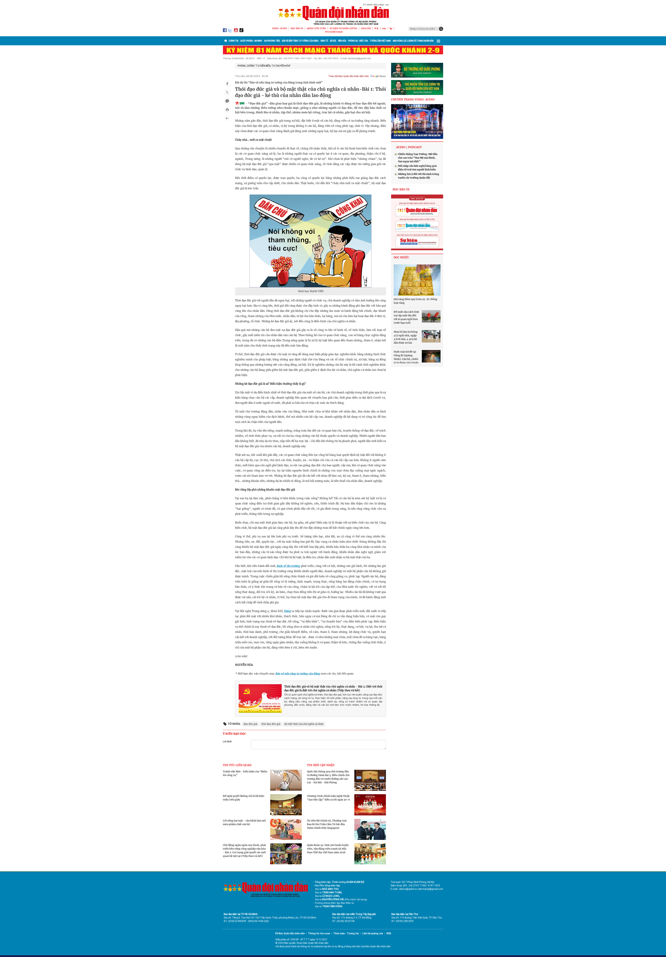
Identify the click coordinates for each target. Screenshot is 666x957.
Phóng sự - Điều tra (358, 40)
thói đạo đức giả (270, 724)
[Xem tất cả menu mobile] (438, 40)
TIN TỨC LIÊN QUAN (237, 765)
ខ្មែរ (391, 28)
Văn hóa (342, 40)
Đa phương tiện (272, 40)
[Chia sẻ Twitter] (227, 92)
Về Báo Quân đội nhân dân (290, 933)
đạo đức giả (250, 724)
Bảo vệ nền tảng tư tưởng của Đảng (300, 40)
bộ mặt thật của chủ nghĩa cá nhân (303, 724)
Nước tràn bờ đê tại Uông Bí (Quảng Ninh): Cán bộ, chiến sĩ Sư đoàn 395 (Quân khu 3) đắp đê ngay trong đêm (411, 359)
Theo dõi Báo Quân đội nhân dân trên (348, 76)
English (366, 28)
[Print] (227, 109)
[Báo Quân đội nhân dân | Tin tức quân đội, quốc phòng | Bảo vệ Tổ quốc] (333, 14)
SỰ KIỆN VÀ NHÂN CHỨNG (343, 28)
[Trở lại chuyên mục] (227, 118)
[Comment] (227, 101)
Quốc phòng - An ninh (251, 40)
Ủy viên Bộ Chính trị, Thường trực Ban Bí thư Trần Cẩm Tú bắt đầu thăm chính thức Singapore (327, 824)
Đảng (287, 611)
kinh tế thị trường (288, 566)
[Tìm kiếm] (441, 29)
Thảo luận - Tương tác (346, 933)
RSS (388, 933)
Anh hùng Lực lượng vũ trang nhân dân (413, 40)
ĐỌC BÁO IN (297, 28)
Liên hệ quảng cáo (372, 933)
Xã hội (333, 40)
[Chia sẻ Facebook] (227, 83)
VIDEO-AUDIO (279, 28)
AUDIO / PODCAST (409, 147)
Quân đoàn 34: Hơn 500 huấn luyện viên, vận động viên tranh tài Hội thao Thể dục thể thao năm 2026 (328, 849)
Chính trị (233, 40)
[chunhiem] (417, 87)
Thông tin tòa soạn (319, 933)
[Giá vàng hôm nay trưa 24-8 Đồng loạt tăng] (417, 280)
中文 (376, 28)
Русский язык (334, 32)
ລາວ (384, 28)
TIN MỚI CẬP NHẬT (321, 765)
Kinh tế (324, 40)
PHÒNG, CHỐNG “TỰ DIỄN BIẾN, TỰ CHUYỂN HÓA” (264, 65)
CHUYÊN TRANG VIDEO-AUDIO (413, 99)
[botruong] (417, 70)
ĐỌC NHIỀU (401, 257)
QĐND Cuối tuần (316, 28)
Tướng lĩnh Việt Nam (380, 40)
